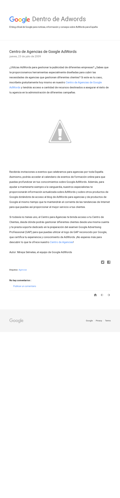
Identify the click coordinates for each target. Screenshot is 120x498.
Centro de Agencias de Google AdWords (43, 51)
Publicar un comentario (24, 286)
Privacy (99, 320)
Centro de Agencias (61, 242)
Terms (108, 320)
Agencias (23, 270)
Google (89, 320)
